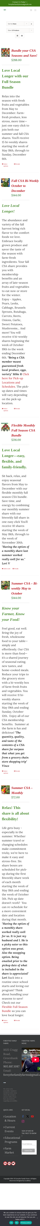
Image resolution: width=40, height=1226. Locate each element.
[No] (37, 1218)
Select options (5, 165)
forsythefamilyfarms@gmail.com (20, 4)
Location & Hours (10, 1118)
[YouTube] (32, 1116)
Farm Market (9, 1150)
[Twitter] (27, 1116)
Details (18, 164)
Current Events (10, 1129)
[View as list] (22, 36)
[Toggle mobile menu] (35, 10)
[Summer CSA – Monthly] (5, 789)
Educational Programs (11, 1140)
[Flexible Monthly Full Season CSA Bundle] (5, 427)
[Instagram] (23, 1121)
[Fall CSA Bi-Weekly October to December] (5, 182)
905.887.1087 (11, 1066)
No (17, 1223)
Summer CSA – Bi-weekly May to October (24, 588)
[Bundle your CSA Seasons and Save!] (5, 52)
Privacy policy (26, 1223)
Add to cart (6, 568)
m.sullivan (27, 1180)
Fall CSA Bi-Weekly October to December (25, 186)
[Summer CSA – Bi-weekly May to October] (5, 585)
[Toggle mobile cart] (31, 10)
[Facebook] (23, 1116)
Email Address (27, 1144)
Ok (11, 1223)
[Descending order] (31, 24)
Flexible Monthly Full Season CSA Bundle (23, 430)
